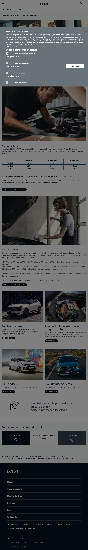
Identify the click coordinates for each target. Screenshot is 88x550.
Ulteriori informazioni (13, 46)
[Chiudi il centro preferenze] (85, 31)
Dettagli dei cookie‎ (13, 57)
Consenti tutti (75, 66)
